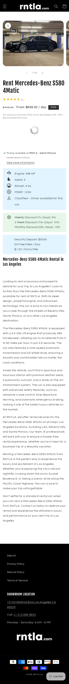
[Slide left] (26, 73)
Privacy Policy (15, 564)
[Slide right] (42, 73)
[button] (5, 6)
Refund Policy (15, 572)
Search (11, 555)
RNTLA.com (38, 674)
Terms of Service (17, 580)
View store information (21, 162)
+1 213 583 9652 (25, 614)
